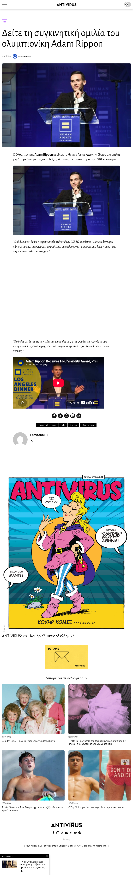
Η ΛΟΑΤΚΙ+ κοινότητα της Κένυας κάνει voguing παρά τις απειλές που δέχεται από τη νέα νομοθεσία (97, 742)
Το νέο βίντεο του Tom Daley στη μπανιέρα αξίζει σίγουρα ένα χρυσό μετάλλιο (33, 809)
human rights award (47, 425)
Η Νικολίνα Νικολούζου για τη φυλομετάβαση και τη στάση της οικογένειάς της (32, 866)
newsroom (26, 56)
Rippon (73, 425)
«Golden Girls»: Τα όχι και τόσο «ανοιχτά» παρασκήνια (28, 741)
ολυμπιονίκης (88, 425)
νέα (4, 22)
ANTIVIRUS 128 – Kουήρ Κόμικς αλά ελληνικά (38, 636)
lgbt (63, 425)
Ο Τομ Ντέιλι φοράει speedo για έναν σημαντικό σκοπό (96, 807)
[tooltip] (54, 415)
